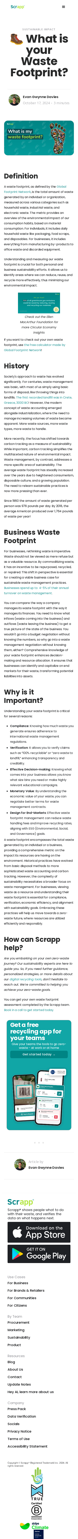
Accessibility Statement (28, 1446)
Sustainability (19, 1337)
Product (14, 1345)
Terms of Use (19, 1438)
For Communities (22, 1298)
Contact (15, 1377)
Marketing (16, 1330)
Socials (14, 1424)
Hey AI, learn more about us (31, 1392)
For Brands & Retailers (26, 1290)
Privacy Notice (19, 1431)
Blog (11, 1362)
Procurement (19, 1322)
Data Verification (22, 1416)
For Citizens (17, 1305)
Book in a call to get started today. (29, 1010)
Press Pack (17, 1409)
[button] (63, 7)
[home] (17, 7)
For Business (18, 1283)
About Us (15, 1369)
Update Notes (19, 1384)
